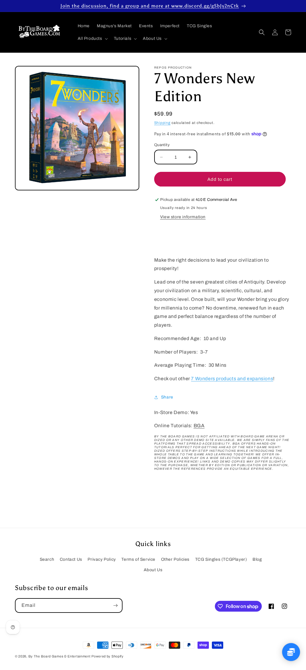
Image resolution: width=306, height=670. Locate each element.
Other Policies (175, 559)
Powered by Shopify (107, 656)
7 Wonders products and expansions (232, 378)
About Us (153, 570)
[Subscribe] (115, 605)
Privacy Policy (102, 559)
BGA (199, 425)
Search (47, 559)
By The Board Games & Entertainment (59, 656)
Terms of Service (138, 559)
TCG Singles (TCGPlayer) (221, 559)
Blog (257, 559)
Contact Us (71, 559)
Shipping (162, 123)
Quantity (162, 145)
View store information (183, 217)
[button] (92, 38)
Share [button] (167, 397)
